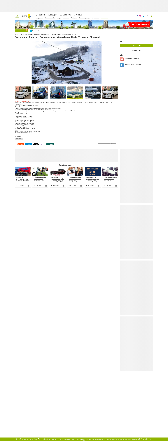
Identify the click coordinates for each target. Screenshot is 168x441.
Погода (59, 18)
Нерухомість (95, 18)
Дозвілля (67, 15)
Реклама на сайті (50, 18)
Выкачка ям (19, 177)
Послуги (18, 138)
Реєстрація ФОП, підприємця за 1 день (92, 178)
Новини (41, 15)
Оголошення (104, 18)
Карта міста (66, 18)
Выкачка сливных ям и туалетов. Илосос (110, 178)
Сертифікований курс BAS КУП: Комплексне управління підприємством (75, 179)
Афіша (79, 15)
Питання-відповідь (84, 18)
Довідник (53, 15)
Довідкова (74, 18)
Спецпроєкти (39, 18)
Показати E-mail (136, 50)
